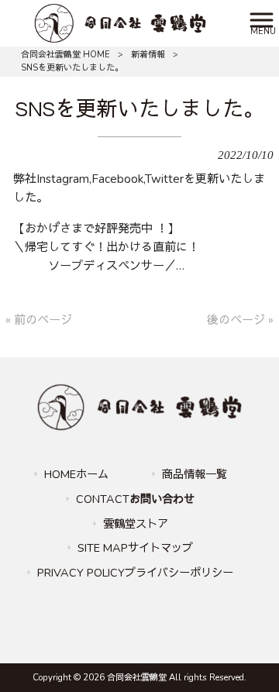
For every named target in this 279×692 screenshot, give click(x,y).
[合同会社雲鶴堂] (119, 22)
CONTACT (135, 499)
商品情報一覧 (194, 474)
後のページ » (240, 320)
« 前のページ (38, 320)
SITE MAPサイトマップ (135, 548)
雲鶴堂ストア (135, 524)
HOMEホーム (76, 474)
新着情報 (148, 54)
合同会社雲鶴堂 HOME (65, 54)
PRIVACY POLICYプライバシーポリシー (135, 572)
